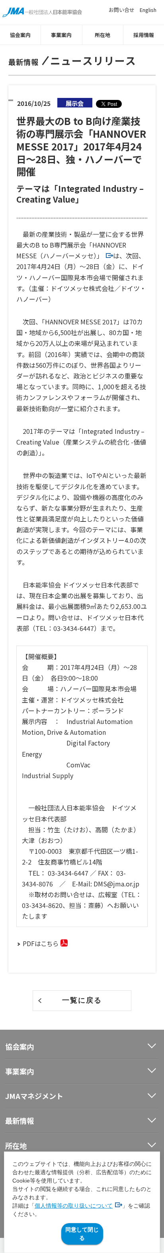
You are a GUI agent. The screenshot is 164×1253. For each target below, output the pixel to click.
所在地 (102, 35)
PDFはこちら (41, 943)
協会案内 (20, 35)
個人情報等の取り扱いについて (74, 1205)
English (148, 10)
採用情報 (143, 35)
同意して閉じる (82, 1233)
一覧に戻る (82, 1000)
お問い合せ (122, 10)
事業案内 (61, 35)
